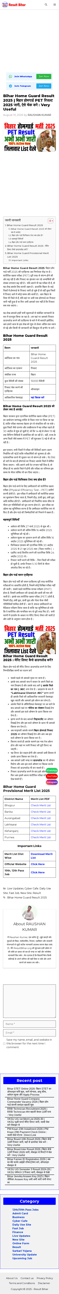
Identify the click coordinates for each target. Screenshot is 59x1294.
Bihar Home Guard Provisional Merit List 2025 (28, 255)
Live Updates (15, 888)
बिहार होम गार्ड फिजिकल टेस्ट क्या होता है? (27, 235)
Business (18, 1217)
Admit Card (20, 1213)
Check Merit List (41, 805)
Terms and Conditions (22, 1283)
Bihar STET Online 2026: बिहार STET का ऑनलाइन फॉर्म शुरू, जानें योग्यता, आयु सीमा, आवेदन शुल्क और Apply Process (29, 1091)
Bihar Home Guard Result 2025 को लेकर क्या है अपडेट (31, 230)
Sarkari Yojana (22, 1250)
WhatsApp (51, 770)
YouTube (52, 776)
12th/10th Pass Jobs (25, 1209)
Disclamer (44, 1283)
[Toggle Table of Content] (49, 220)
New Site (26, 893)
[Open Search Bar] (46, 4)
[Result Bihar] (14, 4)
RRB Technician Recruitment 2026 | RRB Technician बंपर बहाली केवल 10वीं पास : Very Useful (29, 1112)
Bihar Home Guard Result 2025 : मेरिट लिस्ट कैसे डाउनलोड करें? (28, 247)
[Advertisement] (29, 41)
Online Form (20, 1243)
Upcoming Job (22, 1258)
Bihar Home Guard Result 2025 (25, 225)
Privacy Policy (45, 1278)
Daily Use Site (21, 1224)
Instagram (52, 782)
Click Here (38, 864)
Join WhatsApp (23, 76)
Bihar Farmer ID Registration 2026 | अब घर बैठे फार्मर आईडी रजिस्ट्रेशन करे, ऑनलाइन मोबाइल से (28, 1162)
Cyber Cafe (31, 888)
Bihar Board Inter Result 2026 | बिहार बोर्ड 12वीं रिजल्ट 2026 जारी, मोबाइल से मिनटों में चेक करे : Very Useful (29, 1152)
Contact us (27, 1278)
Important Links (20, 260)
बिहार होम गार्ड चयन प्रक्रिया (23, 242)
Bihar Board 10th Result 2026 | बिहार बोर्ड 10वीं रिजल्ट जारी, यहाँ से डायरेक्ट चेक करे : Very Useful (29, 1142)
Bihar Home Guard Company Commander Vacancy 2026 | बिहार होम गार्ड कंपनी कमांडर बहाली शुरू (27, 1102)
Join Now (44, 76)
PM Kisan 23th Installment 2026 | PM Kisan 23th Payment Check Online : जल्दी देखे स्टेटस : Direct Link (27, 1132)
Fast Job (14, 893)
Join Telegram (22, 86)
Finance (17, 1232)
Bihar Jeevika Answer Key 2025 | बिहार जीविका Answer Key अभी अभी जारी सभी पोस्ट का (29, 1179)
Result (37, 893)
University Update (24, 1254)
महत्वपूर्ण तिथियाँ (17, 238)
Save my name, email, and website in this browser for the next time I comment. (29, 1043)
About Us (11, 1278)
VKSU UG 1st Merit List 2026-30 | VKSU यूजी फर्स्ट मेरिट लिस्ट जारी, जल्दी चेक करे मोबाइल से (28, 1122)
